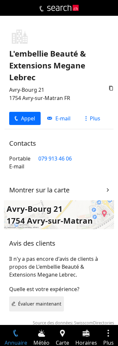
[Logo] (63, 8)
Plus (95, 118)
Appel (28, 118)
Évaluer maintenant (39, 304)
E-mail (62, 118)
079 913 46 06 (55, 158)
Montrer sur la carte (39, 189)
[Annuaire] (41, 9)
